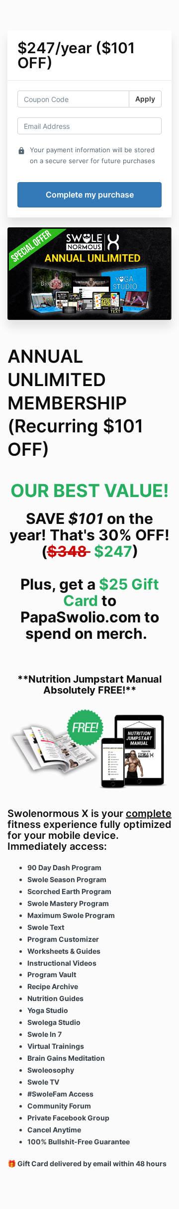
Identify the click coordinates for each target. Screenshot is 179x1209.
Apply (145, 99)
